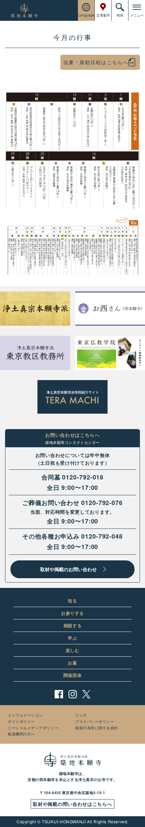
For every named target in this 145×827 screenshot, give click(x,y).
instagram (72, 694)
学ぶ (72, 638)
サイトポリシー (21, 721)
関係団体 (72, 675)
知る (72, 600)
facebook (59, 694)
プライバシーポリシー (94, 721)
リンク (81, 715)
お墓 (72, 662)
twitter (86, 694)
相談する (72, 625)
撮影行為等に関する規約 (96, 727)
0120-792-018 (83, 477)
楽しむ (73, 650)
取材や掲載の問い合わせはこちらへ (72, 803)
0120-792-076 (102, 502)
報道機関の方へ (21, 733)
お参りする (72, 613)
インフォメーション (25, 715)
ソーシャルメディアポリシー (33, 727)
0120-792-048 (102, 536)
